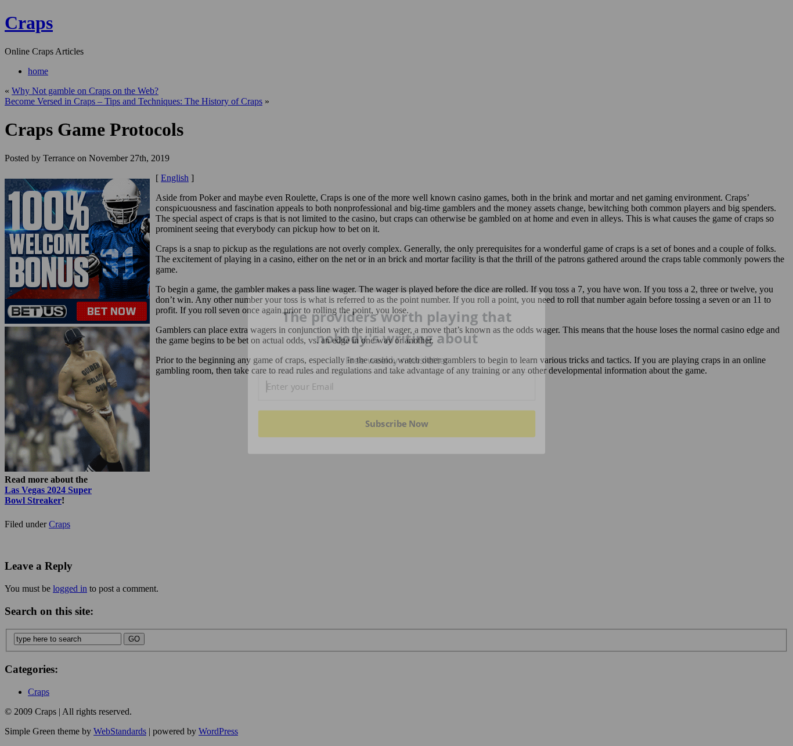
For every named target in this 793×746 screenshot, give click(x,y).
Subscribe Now (396, 423)
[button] (397, 327)
